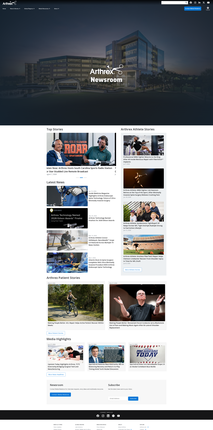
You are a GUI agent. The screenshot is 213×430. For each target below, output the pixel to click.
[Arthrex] (10, 3)
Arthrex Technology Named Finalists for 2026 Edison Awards (101, 219)
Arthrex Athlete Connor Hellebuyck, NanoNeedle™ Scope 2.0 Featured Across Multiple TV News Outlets (101, 241)
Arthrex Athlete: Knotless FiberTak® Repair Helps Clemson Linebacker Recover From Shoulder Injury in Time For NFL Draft (143, 258)
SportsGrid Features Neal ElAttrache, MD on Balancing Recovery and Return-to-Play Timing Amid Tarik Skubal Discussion (106, 366)
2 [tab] (81, 178)
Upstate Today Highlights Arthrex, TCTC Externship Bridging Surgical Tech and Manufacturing (64, 366)
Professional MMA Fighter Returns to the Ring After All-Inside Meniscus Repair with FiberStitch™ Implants (143, 159)
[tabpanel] (81, 155)
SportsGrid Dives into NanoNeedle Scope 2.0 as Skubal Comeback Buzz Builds (147, 365)
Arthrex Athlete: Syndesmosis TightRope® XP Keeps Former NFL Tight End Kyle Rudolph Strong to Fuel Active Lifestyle (142, 225)
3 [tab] (84, 178)
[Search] (186, 3)
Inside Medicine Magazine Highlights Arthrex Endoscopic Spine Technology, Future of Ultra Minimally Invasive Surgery (102, 197)
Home (4, 8)
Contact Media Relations (192, 8)
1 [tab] (77, 178)
